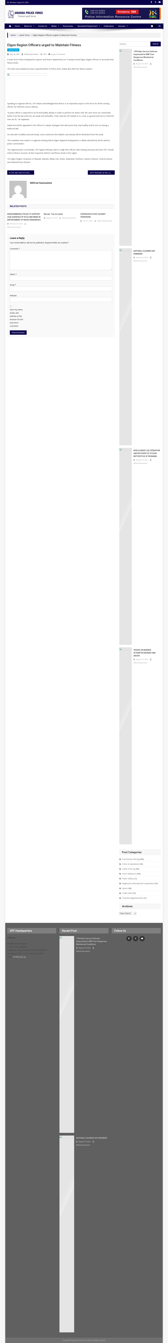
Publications (109, 26)
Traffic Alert (127, 893)
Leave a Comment (58, 54)
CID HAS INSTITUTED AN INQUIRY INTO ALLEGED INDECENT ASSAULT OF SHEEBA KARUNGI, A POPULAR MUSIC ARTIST (22, 172)
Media (54, 26)
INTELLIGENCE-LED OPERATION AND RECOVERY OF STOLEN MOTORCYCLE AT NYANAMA (146, 453)
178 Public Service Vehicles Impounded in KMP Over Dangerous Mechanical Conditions (145, 55)
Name (13, 274)
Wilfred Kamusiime (31, 54)
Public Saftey (127, 878)
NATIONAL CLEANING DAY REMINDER (144, 252)
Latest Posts (13, 50)
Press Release (128, 873)
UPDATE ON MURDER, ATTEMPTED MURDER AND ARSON (144, 653)
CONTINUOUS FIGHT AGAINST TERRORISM (93, 215)
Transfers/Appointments (132, 898)
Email (13, 285)
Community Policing (130, 859)
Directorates (68, 26)
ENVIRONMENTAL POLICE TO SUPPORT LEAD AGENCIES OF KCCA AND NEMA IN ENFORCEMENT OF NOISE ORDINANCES (24, 217)
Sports (125, 888)
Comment (15, 248)
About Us (28, 26)
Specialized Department (87, 26)
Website (13, 295)
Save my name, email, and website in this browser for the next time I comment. (16, 317)
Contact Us (42, 26)
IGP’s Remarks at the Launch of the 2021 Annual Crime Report (102, 172)
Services (121, 26)
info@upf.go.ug (19, 957)
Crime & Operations (130, 864)
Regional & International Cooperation (138, 883)
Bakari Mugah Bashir (104, 221)
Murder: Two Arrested (53, 214)
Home (17, 26)
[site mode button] (153, 26)
